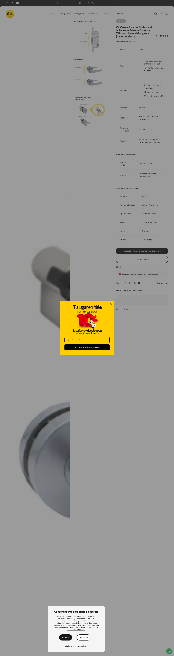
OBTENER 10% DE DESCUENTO (87, 347)
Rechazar (84, 637)
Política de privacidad (76, 629)
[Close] (111, 304)
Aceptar (65, 637)
